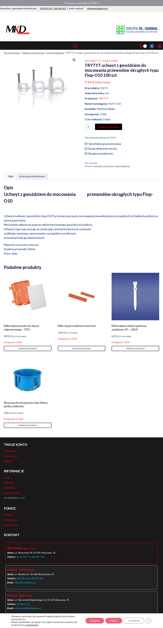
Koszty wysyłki (12, 492)
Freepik (21, 498)
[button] (74, 60)
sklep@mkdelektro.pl (97, 8)
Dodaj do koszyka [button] (27, 348)
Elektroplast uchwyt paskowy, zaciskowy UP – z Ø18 (129, 327)
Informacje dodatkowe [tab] (32, 176)
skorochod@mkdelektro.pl (27, 608)
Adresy (8, 461)
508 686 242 (59, 8)
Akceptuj (94, 620)
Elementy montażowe (103, 166)
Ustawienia (133, 620)
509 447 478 (37, 557)
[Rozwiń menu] (159, 46)
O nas (7, 477)
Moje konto (10, 450)
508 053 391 (46, 8)
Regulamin (9, 487)
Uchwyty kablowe (101, 60)
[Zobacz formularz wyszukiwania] (81, 46)
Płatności (9, 482)
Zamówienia (10, 455)
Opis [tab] (10, 176)
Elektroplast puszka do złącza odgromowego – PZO (21, 327)
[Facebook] (152, 46)
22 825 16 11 (23, 604)
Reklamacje (10, 519)
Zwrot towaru (11, 524)
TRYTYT (103, 98)
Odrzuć (113, 620)
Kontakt (8, 514)
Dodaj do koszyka (108, 127)
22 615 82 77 (23, 557)
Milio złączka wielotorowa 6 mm (77, 325)
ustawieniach (31, 625)
